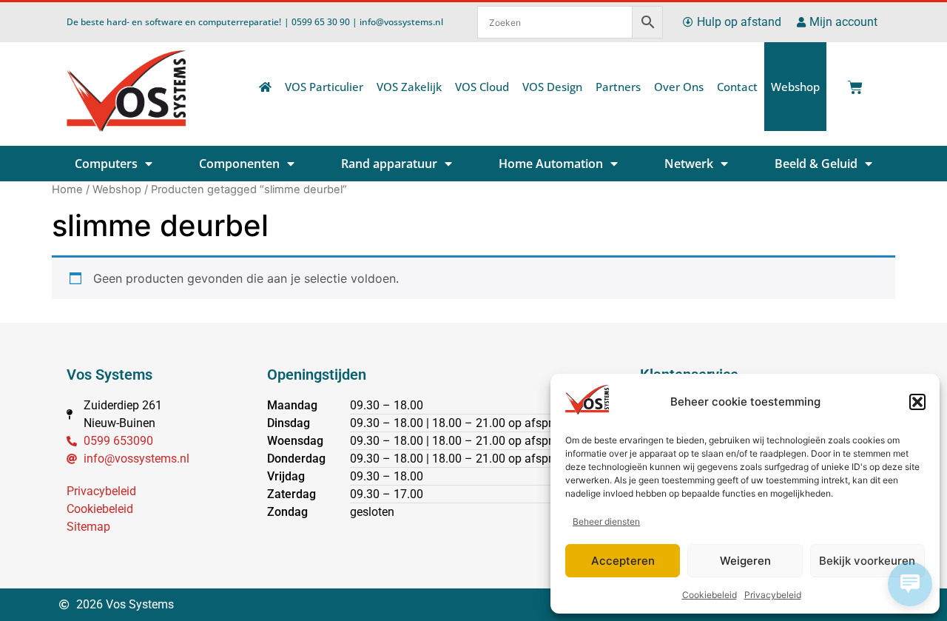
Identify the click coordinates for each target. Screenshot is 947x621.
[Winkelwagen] (852, 83)
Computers (106, 163)
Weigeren (745, 561)
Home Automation (551, 163)
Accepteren (623, 561)
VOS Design (552, 86)
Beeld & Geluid (816, 163)
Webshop (795, 86)
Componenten (239, 163)
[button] (917, 402)
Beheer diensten (606, 521)
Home (67, 189)
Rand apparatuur (389, 163)
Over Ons (679, 86)
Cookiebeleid (709, 594)
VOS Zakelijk (409, 86)
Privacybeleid (772, 594)
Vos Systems (109, 374)
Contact (737, 86)
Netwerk (688, 163)
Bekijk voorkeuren (867, 561)
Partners (618, 86)
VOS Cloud (482, 86)
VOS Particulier (324, 86)
